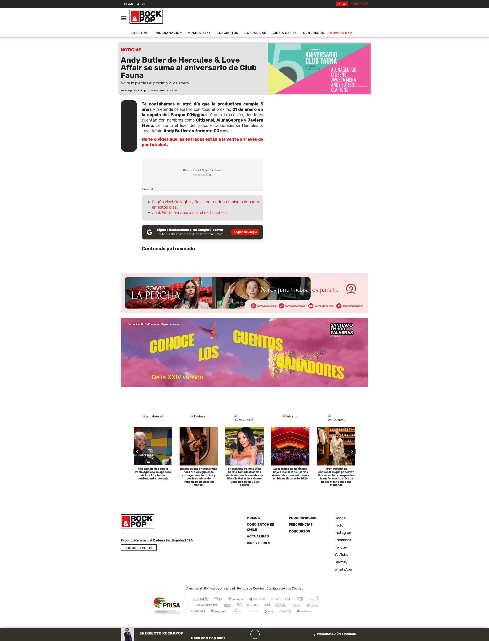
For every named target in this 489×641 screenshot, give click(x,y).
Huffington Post (206, 605)
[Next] (273, 634)
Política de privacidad (219, 588)
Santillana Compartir (257, 599)
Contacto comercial (139, 548)
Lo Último (140, 33)
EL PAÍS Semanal (277, 605)
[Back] (236, 634)
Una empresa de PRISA (167, 602)
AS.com (287, 599)
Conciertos (227, 33)
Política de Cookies (250, 588)
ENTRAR (342, 3)
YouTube (341, 554)
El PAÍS (201, 599)
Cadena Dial (300, 605)
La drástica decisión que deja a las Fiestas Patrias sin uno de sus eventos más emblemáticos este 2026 (290, 473)
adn (299, 599)
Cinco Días (252, 605)
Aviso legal (194, 588)
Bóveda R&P (341, 33)
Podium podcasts (198, 610)
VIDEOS (141, 3)
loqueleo (283, 615)
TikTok (339, 525)
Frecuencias (301, 524)
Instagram (343, 532)
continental (267, 605)
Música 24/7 (199, 33)
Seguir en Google (245, 232)
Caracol (313, 599)
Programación (168, 33)
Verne (289, 605)
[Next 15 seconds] (264, 634)
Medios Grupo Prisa (167, 611)
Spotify (340, 562)
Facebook (342, 540)
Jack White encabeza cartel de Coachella (190, 212)
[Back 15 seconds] (245, 634)
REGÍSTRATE (359, 4)
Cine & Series (285, 33)
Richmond (198, 615)
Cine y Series (258, 543)
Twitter (340, 547)
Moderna (217, 615)
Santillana (237, 599)
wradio (238, 605)
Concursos (313, 33)
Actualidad (255, 33)
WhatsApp (343, 569)
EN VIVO (128, 3)
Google (340, 518)
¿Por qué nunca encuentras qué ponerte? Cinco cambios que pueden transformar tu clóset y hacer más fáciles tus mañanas (336, 477)
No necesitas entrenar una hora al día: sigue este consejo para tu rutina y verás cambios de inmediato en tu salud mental (198, 477)
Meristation (302, 615)
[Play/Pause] (255, 634)
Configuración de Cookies (284, 588)
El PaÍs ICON (252, 615)
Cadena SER (275, 599)
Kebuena (314, 605)
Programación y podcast (337, 634)
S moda (267, 615)
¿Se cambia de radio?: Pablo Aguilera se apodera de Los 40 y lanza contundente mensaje (153, 473)
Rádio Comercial (319, 615)
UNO (227, 605)
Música (253, 518)
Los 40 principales (219, 599)
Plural (235, 615)
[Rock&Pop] (146, 17)
